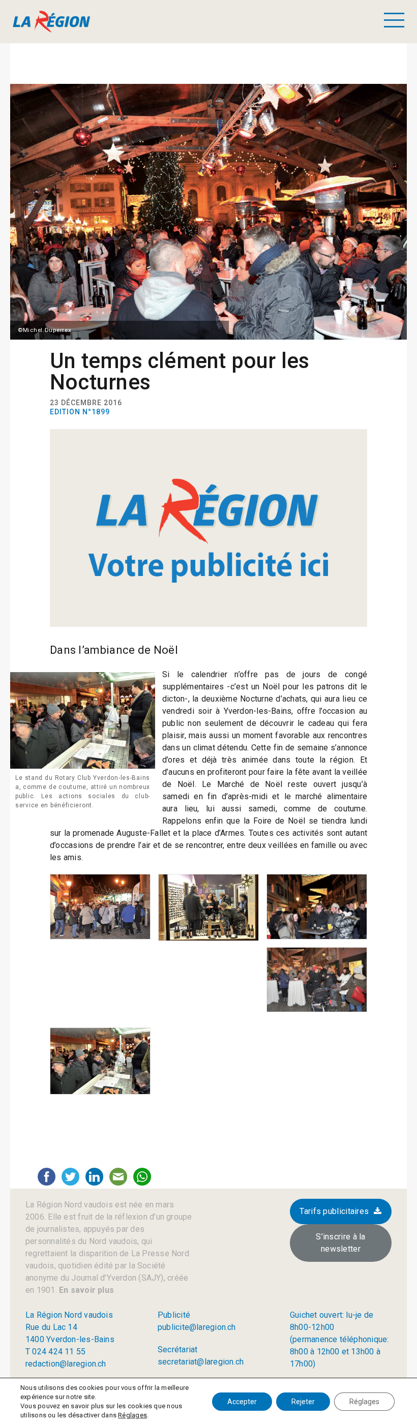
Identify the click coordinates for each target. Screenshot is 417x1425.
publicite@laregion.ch (197, 1327)
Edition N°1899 (80, 412)
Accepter (242, 1402)
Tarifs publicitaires (334, 1211)
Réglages (132, 1415)
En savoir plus (85, 1290)
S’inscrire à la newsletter (341, 1243)
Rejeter (303, 1402)
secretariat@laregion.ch (201, 1362)
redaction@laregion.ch (65, 1364)
